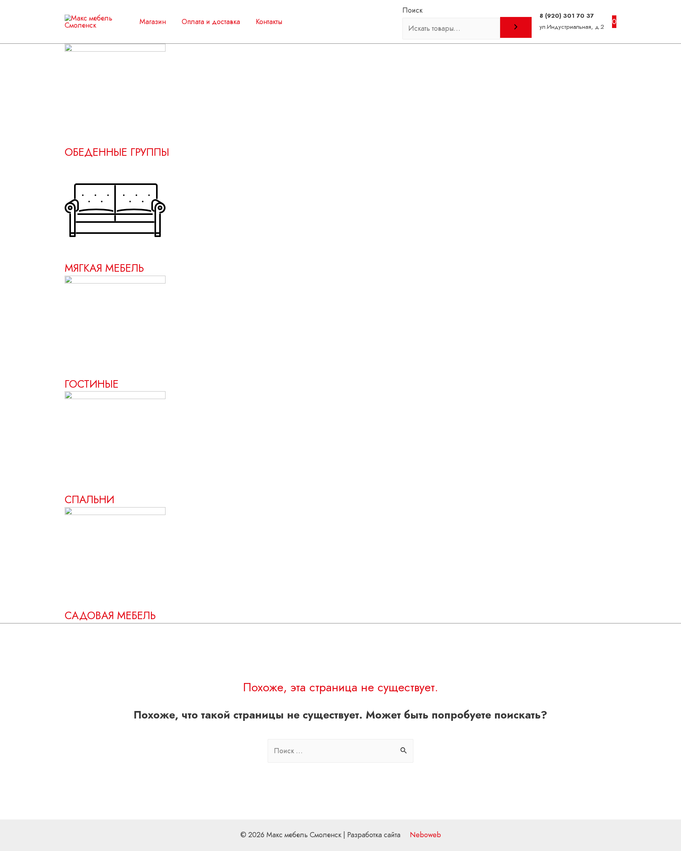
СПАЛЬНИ (89, 499)
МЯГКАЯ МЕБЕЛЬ (104, 268)
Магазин (153, 22)
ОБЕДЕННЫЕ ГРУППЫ (117, 152)
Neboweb (424, 835)
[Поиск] (516, 27)
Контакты (269, 22)
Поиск (412, 10)
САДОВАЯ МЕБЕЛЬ (110, 615)
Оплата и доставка (211, 22)
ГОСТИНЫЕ (92, 384)
